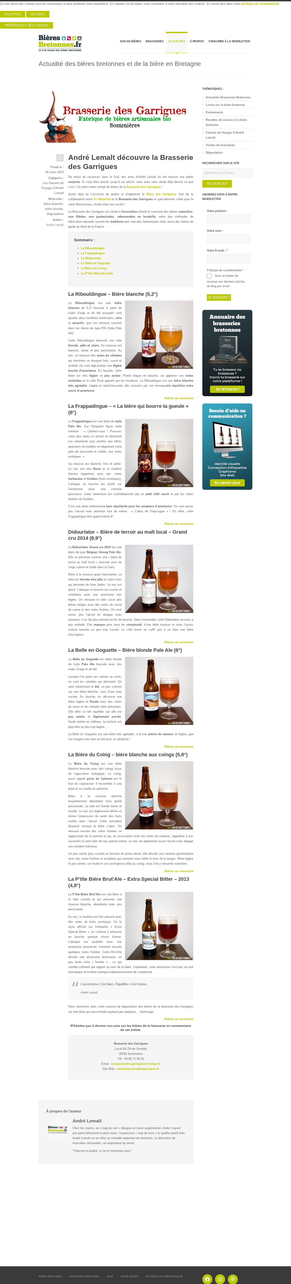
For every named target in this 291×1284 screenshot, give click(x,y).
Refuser (38, 14)
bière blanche (53, 204)
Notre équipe (129, 1276)
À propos (197, 41)
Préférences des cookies (26, 25)
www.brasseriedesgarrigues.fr (138, 1068)
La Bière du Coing (93, 268)
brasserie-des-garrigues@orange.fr (135, 1063)
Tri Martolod (102, 199)
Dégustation (55, 214)
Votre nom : (215, 230)
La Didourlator (91, 258)
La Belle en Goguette (95, 263)
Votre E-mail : (217, 250)
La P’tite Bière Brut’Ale (97, 273)
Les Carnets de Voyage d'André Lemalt (52, 188)
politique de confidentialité (260, 3)
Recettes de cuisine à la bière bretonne (226, 122)
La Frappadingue (93, 253)
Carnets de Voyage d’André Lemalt (225, 135)
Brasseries (154, 41)
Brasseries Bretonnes (85, 1276)
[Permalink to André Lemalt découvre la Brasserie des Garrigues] (116, 115)
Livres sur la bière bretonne (225, 105)
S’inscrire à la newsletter (229, 41)
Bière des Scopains (161, 194)
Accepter (13, 14)
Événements (214, 112)
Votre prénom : (217, 211)
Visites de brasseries (220, 145)
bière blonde (54, 209)
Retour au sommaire (179, 398)
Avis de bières (130, 41)
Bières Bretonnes (50, 1276)
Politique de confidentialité (164, 1276)
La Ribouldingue (92, 248)
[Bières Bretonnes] (60, 43)
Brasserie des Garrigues (144, 187)
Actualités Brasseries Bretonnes (228, 97)
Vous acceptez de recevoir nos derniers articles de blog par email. (226, 281)
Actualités (176, 41)
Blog (110, 1276)
